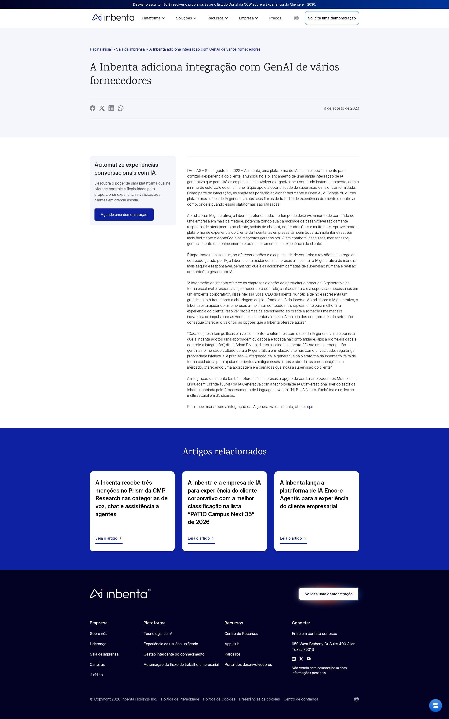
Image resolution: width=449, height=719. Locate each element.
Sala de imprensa (130, 49)
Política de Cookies (219, 699)
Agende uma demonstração (124, 214)
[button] (154, 18)
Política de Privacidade (180, 699)
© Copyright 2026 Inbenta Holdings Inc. (123, 699)
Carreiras (97, 664)
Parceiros (232, 654)
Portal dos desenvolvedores (248, 664)
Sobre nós (98, 633)
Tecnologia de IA (158, 633)
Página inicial (101, 49)
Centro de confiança (301, 699)
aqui (309, 406)
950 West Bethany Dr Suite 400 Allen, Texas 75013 (324, 646)
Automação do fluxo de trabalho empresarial (181, 664)
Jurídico (96, 674)
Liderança (98, 643)
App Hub (231, 643)
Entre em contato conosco (314, 633)
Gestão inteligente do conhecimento (174, 654)
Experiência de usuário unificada (171, 643)
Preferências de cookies (259, 699)
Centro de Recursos (241, 633)
